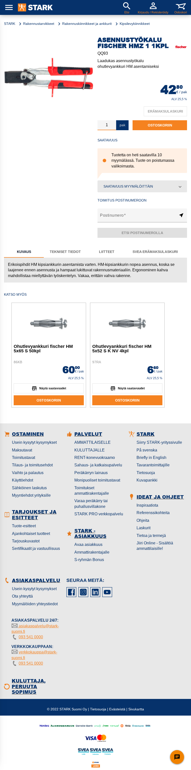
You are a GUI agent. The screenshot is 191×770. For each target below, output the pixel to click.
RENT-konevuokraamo (94, 457)
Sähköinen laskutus (29, 488)
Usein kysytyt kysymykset (34, 442)
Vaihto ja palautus (28, 473)
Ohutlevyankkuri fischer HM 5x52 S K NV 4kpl (121, 348)
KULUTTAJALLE (89, 450)
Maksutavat (22, 450)
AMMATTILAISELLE (92, 442)
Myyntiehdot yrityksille (31, 495)
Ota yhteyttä (22, 596)
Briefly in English (151, 457)
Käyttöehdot (22, 480)
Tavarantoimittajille (153, 465)
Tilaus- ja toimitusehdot (32, 465)
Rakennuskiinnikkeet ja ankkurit (87, 24)
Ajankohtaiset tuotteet (31, 533)
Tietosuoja (146, 473)
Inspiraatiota (147, 505)
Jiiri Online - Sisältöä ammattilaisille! (155, 546)
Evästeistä (117, 709)
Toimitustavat (23, 457)
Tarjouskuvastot (26, 541)
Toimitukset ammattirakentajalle (91, 490)
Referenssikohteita (153, 513)
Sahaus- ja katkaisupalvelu (98, 465)
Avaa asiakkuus (88, 544)
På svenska (147, 450)
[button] (142, 186)
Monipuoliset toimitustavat (97, 480)
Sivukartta (136, 709)
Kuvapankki (147, 480)
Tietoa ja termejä (151, 535)
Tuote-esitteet (24, 526)
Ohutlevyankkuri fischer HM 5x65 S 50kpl (43, 348)
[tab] (24, 252)
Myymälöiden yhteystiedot (35, 604)
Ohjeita (143, 520)
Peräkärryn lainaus (91, 473)
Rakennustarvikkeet (38, 24)
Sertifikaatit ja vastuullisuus (36, 548)
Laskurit (143, 528)
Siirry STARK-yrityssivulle (159, 442)
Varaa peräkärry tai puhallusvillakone (91, 503)
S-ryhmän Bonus (89, 560)
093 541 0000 (31, 637)
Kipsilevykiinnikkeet (135, 24)
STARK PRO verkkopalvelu (98, 514)
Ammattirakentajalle (91, 552)
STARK (9, 24)
